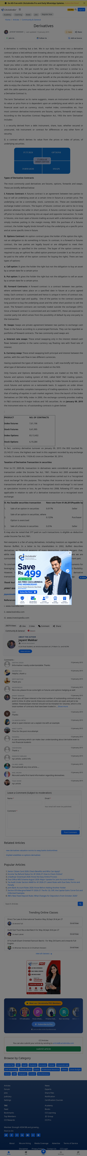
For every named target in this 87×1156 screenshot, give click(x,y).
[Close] (70, 553)
